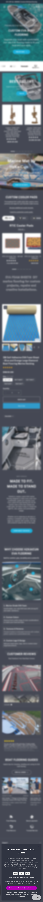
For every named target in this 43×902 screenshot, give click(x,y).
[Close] (39, 846)
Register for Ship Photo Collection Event (21, 888)
